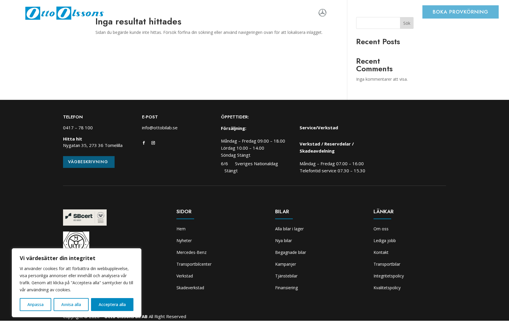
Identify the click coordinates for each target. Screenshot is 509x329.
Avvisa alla (71, 304)
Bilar (168, 13)
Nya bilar (283, 240)
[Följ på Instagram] (153, 142)
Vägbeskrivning (88, 162)
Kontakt (381, 252)
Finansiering (286, 287)
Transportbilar (387, 264)
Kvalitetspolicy (387, 287)
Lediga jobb (385, 240)
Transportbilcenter (202, 13)
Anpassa (35, 304)
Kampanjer (285, 264)
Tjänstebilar (286, 276)
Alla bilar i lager (289, 229)
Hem (126, 13)
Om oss (306, 13)
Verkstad (241, 13)
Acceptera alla (112, 304)
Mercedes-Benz (191, 252)
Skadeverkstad (275, 13)
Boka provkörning (460, 11)
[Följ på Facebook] (143, 142)
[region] (76, 282)
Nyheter (147, 13)
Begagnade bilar (290, 252)
